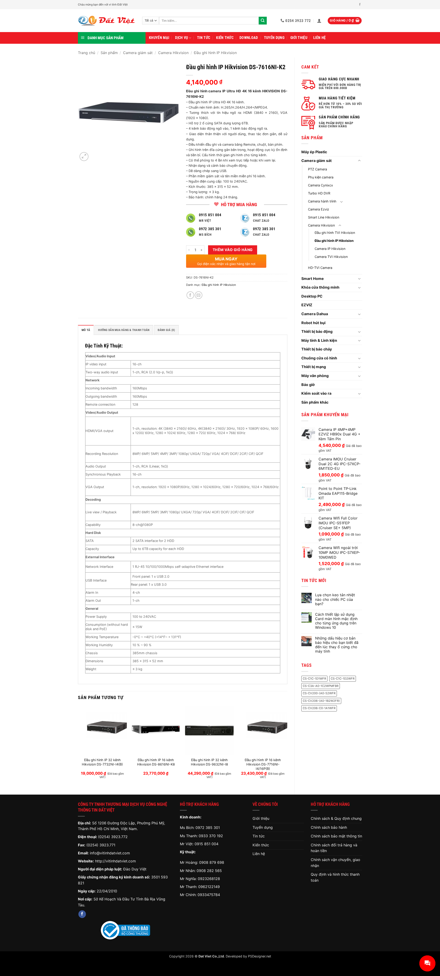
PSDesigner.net (259, 956)
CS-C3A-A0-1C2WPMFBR (320, 686)
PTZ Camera (317, 169)
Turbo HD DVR (319, 193)
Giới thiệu (298, 38)
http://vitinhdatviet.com (115, 861)
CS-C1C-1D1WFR (314, 678)
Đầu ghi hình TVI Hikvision (335, 233)
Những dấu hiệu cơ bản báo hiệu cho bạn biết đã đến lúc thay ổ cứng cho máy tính (336, 645)
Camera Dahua (314, 314)
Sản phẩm (109, 52)
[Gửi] (263, 21)
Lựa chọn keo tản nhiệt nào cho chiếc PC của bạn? (335, 599)
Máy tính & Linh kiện (319, 340)
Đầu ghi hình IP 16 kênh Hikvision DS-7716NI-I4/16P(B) (263, 764)
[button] (319, 21)
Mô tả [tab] (86, 330)
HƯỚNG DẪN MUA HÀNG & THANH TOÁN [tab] (123, 330)
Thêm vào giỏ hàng (233, 250)
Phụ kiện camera (320, 177)
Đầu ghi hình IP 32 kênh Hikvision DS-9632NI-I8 (209, 762)
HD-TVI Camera (320, 268)
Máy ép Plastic (314, 152)
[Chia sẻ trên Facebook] (190, 295)
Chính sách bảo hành (329, 827)
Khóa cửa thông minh (320, 287)
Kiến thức (225, 38)
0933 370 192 (211, 836)
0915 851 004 (206, 844)
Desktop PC (311, 296)
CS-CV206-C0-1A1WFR (319, 708)
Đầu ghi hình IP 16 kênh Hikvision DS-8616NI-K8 (156, 762)
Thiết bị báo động (317, 331)
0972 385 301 (207, 827)
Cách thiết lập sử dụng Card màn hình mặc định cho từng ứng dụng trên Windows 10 (336, 621)
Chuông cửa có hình (319, 358)
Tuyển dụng (274, 38)
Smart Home (312, 278)
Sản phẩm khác (314, 402)
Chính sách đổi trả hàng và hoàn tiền (334, 848)
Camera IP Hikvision (330, 249)
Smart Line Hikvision (323, 217)
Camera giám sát (138, 52)
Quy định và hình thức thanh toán (335, 877)
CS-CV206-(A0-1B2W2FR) (321, 701)
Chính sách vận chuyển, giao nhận (335, 862)
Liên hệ (319, 38)
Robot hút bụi (313, 322)
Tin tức (203, 38)
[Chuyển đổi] (359, 161)
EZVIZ (306, 305)
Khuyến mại (159, 38)
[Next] (287, 746)
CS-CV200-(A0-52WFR (319, 693)
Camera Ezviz (318, 209)
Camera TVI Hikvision (331, 257)
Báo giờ (308, 384)
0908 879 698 (211, 862)
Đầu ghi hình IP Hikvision (215, 52)
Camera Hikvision (173, 52)
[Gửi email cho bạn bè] (198, 295)
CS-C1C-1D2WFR (343, 678)
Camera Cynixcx (320, 185)
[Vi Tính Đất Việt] (106, 20)
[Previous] (78, 746)
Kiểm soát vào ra (316, 393)
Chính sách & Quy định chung (336, 818)
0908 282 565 (209, 870)
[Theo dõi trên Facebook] (359, 4)
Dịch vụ (181, 38)
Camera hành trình (322, 201)
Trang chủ (86, 52)
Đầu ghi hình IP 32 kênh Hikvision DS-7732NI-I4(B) (102, 762)
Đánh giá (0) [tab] (166, 330)
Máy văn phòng (315, 375)
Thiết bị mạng (313, 366)
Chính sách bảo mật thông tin (336, 836)
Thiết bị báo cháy (316, 349)
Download (248, 38)
